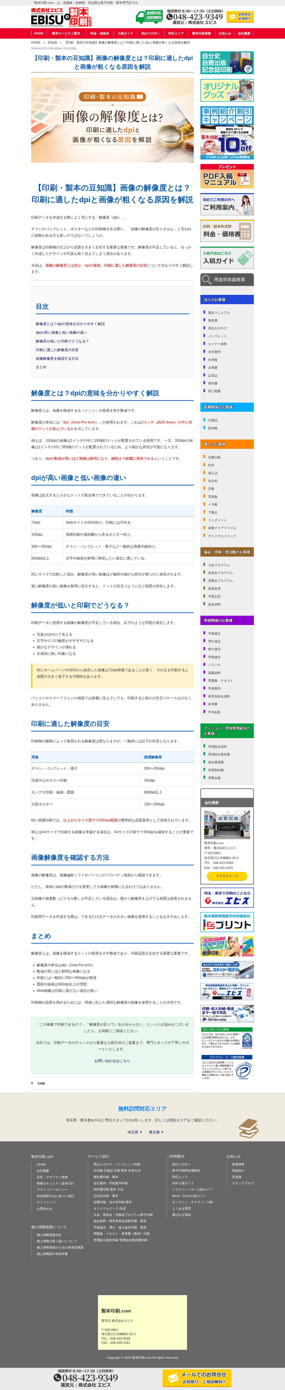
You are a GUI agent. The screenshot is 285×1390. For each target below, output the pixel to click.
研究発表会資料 (219, 696)
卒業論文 (214, 633)
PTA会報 (214, 712)
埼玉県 (133, 1132)
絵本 (211, 465)
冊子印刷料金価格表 (186, 1170)
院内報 (213, 428)
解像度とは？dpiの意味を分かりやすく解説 (70, 324)
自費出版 (214, 457)
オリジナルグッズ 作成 (110, 1208)
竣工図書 (214, 391)
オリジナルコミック (222, 536)
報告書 (213, 320)
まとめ (41, 367)
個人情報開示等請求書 (52, 1254)
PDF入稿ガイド (183, 1183)
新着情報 (238, 1164)
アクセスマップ (227, 876)
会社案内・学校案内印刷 (111, 1183)
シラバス (214, 665)
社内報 (213, 359)
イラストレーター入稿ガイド (192, 1189)
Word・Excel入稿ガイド (189, 1196)
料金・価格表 (99, 33)
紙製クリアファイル (222, 528)
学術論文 (214, 657)
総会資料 (214, 604)
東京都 (154, 1132)
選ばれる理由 (181, 1214)
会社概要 (43, 1170)
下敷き (213, 512)
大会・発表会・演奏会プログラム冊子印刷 (123, 1214)
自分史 (213, 481)
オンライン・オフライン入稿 (192, 1202)
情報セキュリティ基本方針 (55, 1183)
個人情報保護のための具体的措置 (60, 1247)
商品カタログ (217, 328)
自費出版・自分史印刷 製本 (113, 1202)
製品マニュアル (219, 312)
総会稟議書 (216, 762)
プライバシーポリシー (52, 1189)
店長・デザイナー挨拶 (52, 1177)
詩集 (211, 488)
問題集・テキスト (220, 680)
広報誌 (213, 420)
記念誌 (213, 375)
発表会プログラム (220, 573)
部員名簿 (214, 588)
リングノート (217, 520)
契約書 (213, 383)
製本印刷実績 (201, 33)
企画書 (213, 367)
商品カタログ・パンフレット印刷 (117, 1164)
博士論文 (214, 641)
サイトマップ (46, 1202)
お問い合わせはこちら (112, 1061)
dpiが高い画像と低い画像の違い (61, 332)
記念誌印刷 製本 (106, 1196)
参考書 (213, 704)
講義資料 (214, 673)
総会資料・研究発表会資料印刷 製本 (120, 1221)
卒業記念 (214, 596)
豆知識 (52, 42)
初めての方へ (150, 33)
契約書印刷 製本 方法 (108, 1189)
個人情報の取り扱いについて (57, 1241)
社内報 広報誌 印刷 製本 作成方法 (117, 1170)
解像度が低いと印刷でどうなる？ (62, 341)
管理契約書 (216, 770)
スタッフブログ (243, 1183)
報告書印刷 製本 (106, 1177)
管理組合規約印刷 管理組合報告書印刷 (120, 1240)
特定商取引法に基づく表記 (55, 1196)
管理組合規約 (217, 746)
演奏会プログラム (220, 580)
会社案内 (214, 351)
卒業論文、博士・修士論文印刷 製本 (120, 1227)
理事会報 (214, 778)
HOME (38, 33)
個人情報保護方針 (49, 1235)
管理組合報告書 (219, 754)
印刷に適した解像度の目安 (57, 350)
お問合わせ (44, 1208)
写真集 (213, 496)
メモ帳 (213, 504)
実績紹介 (238, 1170)
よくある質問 (181, 1208)
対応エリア (176, 33)
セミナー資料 (217, 344)
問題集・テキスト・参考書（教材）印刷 (122, 1233)
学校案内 (214, 688)
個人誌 (213, 473)
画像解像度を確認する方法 (57, 358)
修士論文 (214, 649)
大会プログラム (219, 565)
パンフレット (217, 336)
